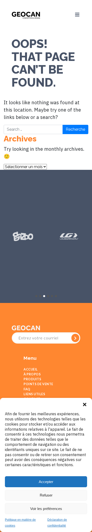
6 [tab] (56, 296)
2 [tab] (40, 296)
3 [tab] (44, 296)
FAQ (27, 394)
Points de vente (38, 388)
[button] (84, 404)
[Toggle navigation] (74, 14)
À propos (32, 376)
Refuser (46, 495)
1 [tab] (36, 296)
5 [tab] (52, 296)
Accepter (46, 482)
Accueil (31, 369)
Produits (32, 382)
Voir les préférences (46, 509)
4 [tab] (48, 296)
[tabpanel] (23, 236)
